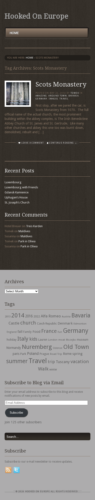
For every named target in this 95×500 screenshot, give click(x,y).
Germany (41, 99)
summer (17, 361)
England (12, 332)
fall (20, 332)
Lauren (42, 339)
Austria (66, 316)
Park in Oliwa (27, 241)
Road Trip (56, 354)
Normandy (13, 348)
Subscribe (16, 412)
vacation (80, 361)
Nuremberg (37, 346)
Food (36, 332)
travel (63, 99)
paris (16, 354)
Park (23, 354)
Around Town (57, 96)
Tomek (75, 93)
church (28, 323)
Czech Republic (47, 323)
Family (27, 331)
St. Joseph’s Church (17, 202)
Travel (38, 361)
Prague (44, 354)
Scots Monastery (61, 84)
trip (51, 361)
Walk (43, 369)
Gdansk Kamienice (17, 192)
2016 (29, 316)
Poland (33, 353)
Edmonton (80, 323)
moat (61, 339)
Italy (22, 338)
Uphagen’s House (16, 197)
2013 (7, 316)
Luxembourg (13, 182)
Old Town (76, 346)
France (49, 331)
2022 (36, 316)
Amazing (41, 96)
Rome (67, 354)
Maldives (24, 231)
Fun (60, 332)
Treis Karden (34, 226)
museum (82, 339)
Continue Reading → (63, 143)
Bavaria (73, 96)
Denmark (65, 323)
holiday (11, 339)
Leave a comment (32, 143)
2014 (17, 315)
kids (33, 339)
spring (77, 354)
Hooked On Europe (36, 16)
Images (53, 99)
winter (53, 369)
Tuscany (63, 362)
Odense (57, 348)
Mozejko (71, 339)
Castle (14, 323)
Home (14, 33)
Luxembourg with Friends (21, 187)
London (52, 339)
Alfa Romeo (51, 316)
